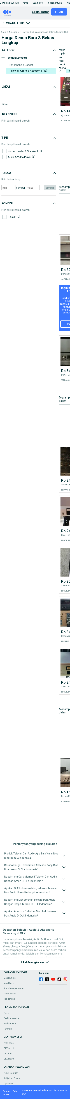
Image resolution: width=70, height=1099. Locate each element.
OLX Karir (8, 1053)
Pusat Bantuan (11, 1073)
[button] (9, 2)
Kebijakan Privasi (12, 1078)
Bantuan (7, 1091)
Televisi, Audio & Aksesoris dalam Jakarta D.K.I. (44, 32)
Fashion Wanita (11, 1018)
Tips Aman (9, 1083)
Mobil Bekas (10, 978)
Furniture (8, 1029)
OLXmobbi (9, 1048)
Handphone (9, 999)
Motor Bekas (10, 993)
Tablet (7, 1013)
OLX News (9, 1059)
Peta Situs (9, 1043)
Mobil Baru (9, 983)
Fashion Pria (10, 1023)
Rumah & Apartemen (14, 988)
